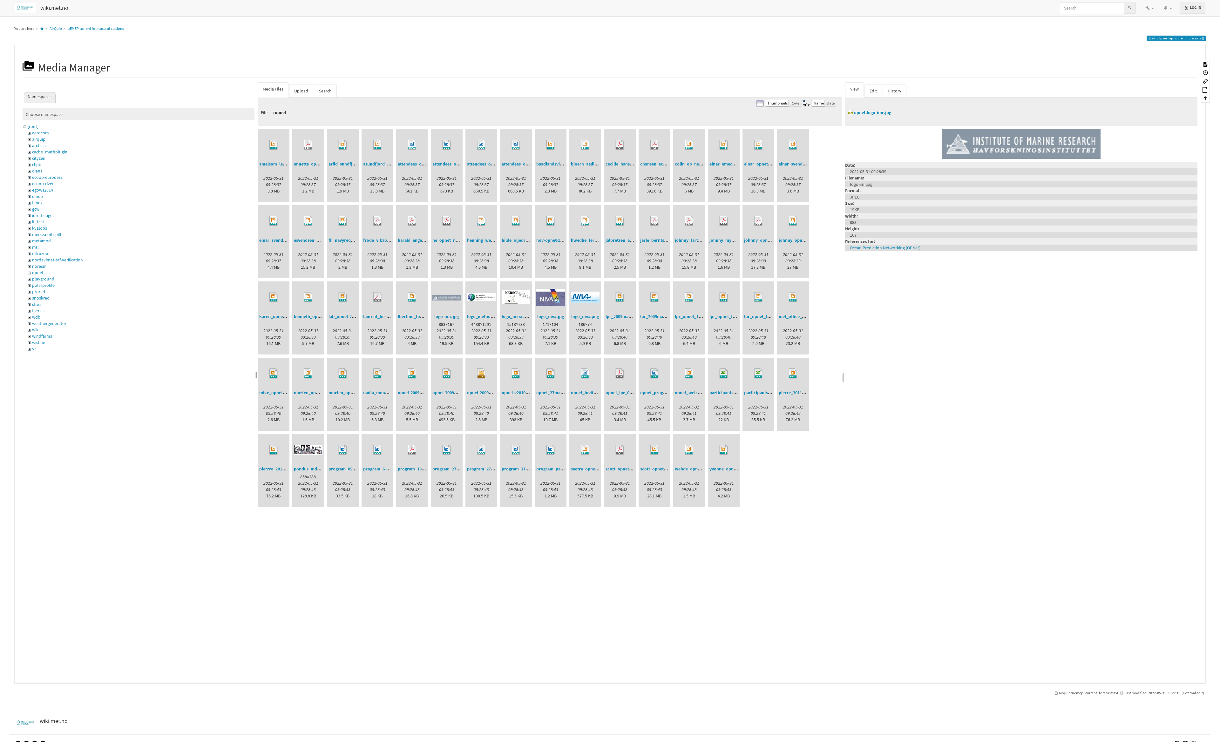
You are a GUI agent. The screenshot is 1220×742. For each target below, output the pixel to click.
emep (37, 196)
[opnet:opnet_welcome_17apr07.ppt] (689, 373)
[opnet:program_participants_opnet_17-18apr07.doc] (550, 449)
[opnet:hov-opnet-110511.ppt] (550, 221)
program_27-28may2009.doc (529, 469)
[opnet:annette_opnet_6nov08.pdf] (308, 145)
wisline (38, 342)
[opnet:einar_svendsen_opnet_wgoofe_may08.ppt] (273, 221)
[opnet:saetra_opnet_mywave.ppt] (585, 449)
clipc (36, 164)
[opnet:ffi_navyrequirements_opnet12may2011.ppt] (343, 221)
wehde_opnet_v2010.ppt (699, 469)
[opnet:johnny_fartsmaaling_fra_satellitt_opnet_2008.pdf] (689, 221)
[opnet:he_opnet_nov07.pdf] (446, 221)
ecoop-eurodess (47, 177)
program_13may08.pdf (420, 469)
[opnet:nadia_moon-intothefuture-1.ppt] (377, 373)
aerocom (40, 133)
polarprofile (43, 285)
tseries (38, 311)
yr (34, 349)
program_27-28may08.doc (458, 469)
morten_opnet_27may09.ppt (356, 392)
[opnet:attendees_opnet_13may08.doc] (446, 145)
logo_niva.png (585, 316)
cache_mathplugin (49, 152)
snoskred (41, 298)
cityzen (38, 158)
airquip (38, 139)
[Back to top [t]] (1205, 98)
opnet (38, 272)
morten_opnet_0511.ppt (317, 392)
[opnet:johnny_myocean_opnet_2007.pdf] (723, 221)
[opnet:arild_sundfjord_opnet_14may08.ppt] (343, 145)
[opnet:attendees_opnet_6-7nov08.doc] (412, 145)
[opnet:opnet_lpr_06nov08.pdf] (620, 373)
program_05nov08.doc (351, 469)
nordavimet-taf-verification (57, 260)
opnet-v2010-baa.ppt (522, 392)
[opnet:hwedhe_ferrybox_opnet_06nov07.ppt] (585, 221)
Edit (873, 91)
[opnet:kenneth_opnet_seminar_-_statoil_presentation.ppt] (308, 297)
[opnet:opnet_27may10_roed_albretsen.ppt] (550, 373)
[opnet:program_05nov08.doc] (343, 449)
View (854, 89)
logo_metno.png (483, 316)
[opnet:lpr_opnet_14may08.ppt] (689, 297)
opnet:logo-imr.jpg (872, 112)
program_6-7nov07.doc (386, 469)
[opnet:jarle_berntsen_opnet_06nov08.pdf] (654, 221)
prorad (38, 291)
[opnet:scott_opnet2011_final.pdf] (620, 449)
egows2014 (42, 190)
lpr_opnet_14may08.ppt (698, 316)
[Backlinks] (1205, 81)
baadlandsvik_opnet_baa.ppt (564, 164)
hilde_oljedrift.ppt (520, 240)
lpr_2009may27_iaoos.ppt (631, 316)
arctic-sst (40, 145)
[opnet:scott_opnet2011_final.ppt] (654, 449)
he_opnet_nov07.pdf (452, 240)
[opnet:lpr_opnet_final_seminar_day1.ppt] (723, 297)
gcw (35, 209)
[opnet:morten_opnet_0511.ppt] (308, 373)
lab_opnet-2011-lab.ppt (351, 316)
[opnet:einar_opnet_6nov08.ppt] (758, 145)
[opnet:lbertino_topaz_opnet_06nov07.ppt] (412, 297)
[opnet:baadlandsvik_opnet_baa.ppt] (550, 145)
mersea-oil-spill (46, 234)
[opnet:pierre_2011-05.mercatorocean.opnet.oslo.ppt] (793, 373)
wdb (36, 317)
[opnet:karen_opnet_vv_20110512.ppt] (273, 297)
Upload (301, 91)
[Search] (1130, 8)
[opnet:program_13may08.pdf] (412, 449)
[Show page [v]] (1205, 64)
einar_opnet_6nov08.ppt (768, 164)
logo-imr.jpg (446, 316)
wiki (35, 330)
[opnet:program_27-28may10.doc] (481, 449)
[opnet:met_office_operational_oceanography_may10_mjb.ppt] (793, 297)
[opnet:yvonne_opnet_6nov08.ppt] (723, 449)
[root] (33, 126)
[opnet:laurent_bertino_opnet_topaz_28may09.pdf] (377, 297)
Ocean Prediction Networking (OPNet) (885, 248)
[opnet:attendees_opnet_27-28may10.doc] (481, 145)
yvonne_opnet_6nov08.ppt (735, 469)
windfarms (42, 336)
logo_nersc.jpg (516, 316)
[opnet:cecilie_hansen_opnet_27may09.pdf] (620, 145)
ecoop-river (43, 183)
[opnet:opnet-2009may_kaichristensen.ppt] (446, 373)
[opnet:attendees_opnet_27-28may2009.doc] (516, 145)
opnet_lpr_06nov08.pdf (628, 392)
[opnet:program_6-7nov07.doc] (377, 449)
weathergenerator (49, 323)
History (894, 91)
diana (37, 171)
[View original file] (1021, 143)
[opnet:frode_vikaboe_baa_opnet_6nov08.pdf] (377, 221)
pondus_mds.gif (309, 469)
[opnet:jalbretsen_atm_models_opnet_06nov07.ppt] (620, 221)
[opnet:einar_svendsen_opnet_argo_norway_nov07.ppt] (793, 145)
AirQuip (56, 28)
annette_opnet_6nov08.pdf (320, 164)
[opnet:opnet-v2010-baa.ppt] (516, 373)
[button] (1150, 8)
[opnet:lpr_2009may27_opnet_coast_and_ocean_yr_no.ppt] (654, 297)
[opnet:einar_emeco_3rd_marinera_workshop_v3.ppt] (723, 145)
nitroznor (41, 253)
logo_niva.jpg (550, 316)
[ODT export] (1205, 89)
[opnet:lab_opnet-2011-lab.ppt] (343, 297)
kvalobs (39, 228)
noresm (39, 266)
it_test (38, 222)
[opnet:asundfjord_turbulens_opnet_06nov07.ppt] (377, 145)
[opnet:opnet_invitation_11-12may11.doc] (585, 373)
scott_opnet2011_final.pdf (631, 469)
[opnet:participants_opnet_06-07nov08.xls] (723, 373)
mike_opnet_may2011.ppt (284, 392)
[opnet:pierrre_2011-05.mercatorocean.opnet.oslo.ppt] (273, 449)
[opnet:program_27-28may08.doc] (446, 449)
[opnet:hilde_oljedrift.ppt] (516, 221)
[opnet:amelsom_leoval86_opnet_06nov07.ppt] (273, 145)
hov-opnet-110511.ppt (557, 240)
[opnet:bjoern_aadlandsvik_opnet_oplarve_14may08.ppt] (585, 145)
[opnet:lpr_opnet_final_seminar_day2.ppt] (758, 297)
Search (325, 91)
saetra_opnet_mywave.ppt (597, 469)
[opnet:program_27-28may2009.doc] (516, 449)
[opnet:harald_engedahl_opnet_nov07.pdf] (412, 221)
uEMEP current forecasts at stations (96, 28)
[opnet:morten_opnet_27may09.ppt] (343, 373)
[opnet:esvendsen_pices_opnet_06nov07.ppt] (308, 221)
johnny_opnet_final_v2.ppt (805, 240)
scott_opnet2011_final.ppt (666, 469)
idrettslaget (43, 215)
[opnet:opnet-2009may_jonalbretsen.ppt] (412, 373)
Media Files (273, 89)
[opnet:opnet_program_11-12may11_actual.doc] (654, 373)
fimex (37, 203)
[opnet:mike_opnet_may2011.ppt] (273, 373)
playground (43, 279)
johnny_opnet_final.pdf (767, 240)
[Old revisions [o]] (1205, 73)
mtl (35, 247)
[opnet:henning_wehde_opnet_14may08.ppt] (481, 221)
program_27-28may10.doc (492, 469)
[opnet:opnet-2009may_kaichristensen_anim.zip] (481, 373)
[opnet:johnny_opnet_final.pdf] (758, 221)
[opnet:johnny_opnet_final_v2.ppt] (793, 221)
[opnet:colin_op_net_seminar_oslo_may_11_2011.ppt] (689, 145)
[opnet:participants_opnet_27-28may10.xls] (758, 373)
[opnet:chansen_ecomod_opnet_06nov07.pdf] (654, 145)
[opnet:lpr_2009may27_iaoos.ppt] (620, 297)
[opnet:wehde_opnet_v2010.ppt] (689, 449)
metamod (41, 241)
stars (36, 304)
